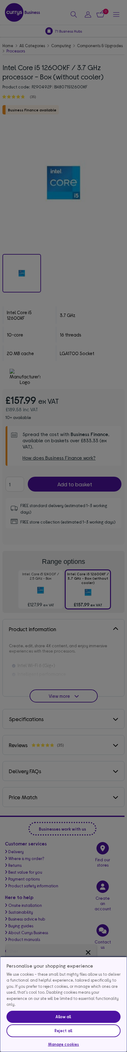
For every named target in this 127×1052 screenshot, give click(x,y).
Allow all (63, 1016)
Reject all (63, 1030)
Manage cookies (63, 1044)
